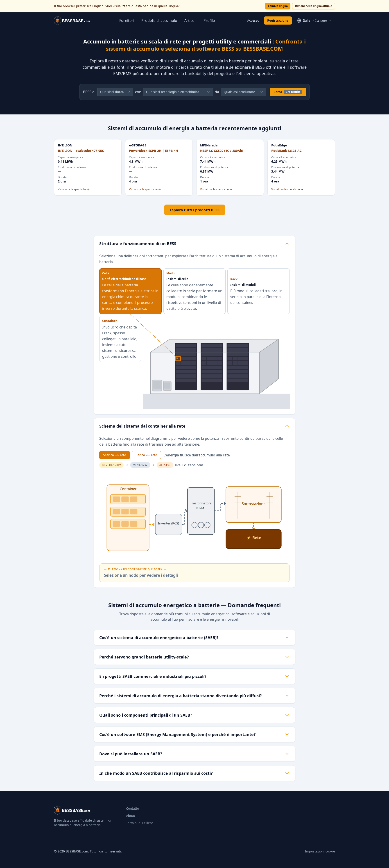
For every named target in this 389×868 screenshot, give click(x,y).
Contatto (132, 808)
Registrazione (277, 20)
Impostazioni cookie (320, 851)
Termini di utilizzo (139, 823)
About (130, 815)
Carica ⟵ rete (146, 455)
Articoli (190, 20)
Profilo (209, 20)
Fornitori (126, 20)
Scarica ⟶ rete (114, 455)
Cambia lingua (278, 6)
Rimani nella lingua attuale (313, 6)
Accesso (253, 20)
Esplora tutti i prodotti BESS (194, 209)
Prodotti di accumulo (159, 20)
